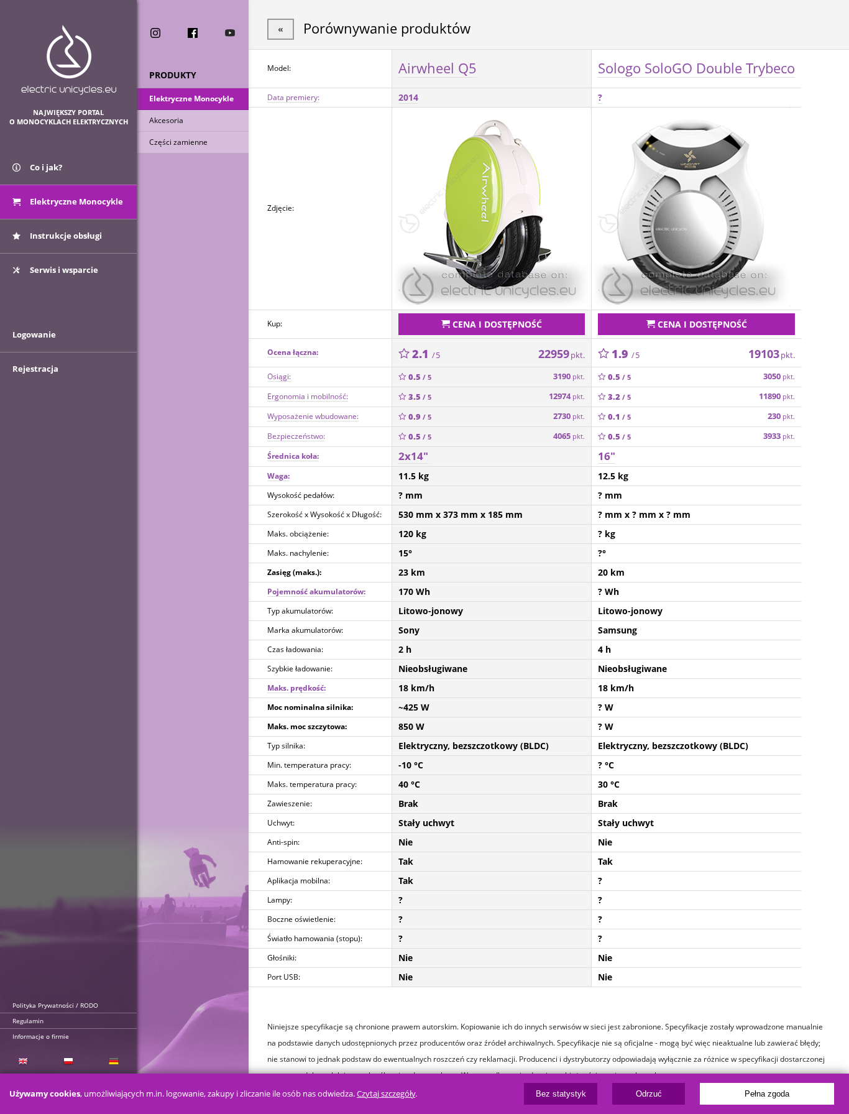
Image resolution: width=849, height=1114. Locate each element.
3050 (779, 376)
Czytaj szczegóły (386, 1094)
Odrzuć (649, 1093)
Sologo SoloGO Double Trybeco (696, 67)
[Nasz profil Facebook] (192, 33)
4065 (569, 436)
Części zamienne (178, 142)
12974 (567, 396)
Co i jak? (45, 167)
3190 (569, 376)
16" (606, 456)
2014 (408, 97)
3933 (779, 436)
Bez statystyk (561, 1093)
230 (781, 416)
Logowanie (34, 334)
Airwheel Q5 (437, 67)
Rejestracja (35, 368)
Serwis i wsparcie (63, 269)
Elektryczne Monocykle (191, 98)
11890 (777, 396)
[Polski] (68, 1061)
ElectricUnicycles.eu (68, 60)
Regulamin (28, 1020)
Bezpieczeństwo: (296, 436)
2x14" (413, 456)
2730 (569, 416)
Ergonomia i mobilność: (307, 396)
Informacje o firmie (40, 1036)
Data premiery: (293, 97)
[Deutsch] (114, 1061)
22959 (561, 353)
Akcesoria (166, 120)
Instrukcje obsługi (65, 235)
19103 (771, 353)
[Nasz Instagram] (155, 33)
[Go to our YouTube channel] (230, 33)
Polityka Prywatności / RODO (55, 1005)
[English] (22, 1061)
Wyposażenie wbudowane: (313, 416)
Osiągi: (279, 376)
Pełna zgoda (767, 1093)
